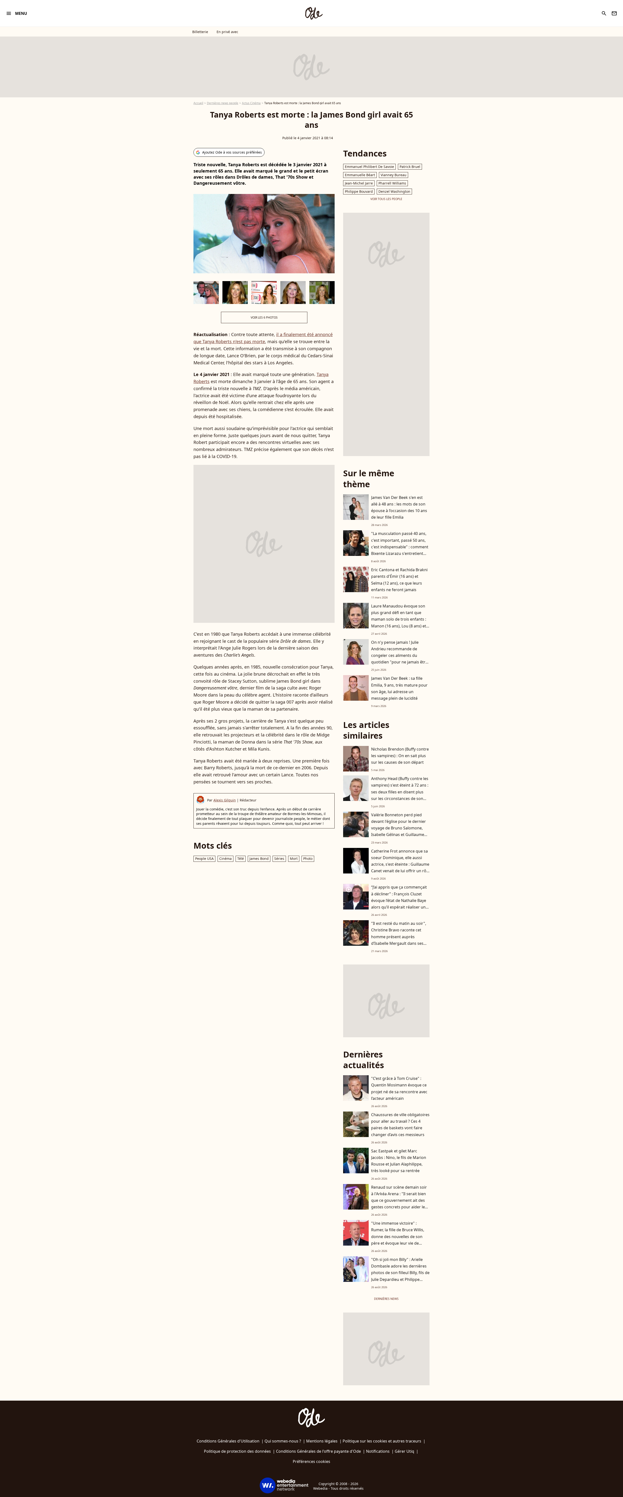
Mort (294, 858)
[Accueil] (313, 13)
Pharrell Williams (392, 183)
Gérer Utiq (404, 1451)
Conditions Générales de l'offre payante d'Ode (318, 1451)
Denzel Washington (394, 191)
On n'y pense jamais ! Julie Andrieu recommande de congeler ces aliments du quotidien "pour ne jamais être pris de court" (399, 655)
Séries (279, 858)
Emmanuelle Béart (360, 175)
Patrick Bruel (410, 166)
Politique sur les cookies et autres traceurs (382, 1441)
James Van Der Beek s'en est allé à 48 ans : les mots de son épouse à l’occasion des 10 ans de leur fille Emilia (399, 507)
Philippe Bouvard (359, 191)
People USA (204, 858)
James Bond (259, 858)
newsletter (614, 13)
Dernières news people (222, 103)
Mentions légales (322, 1441)
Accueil (198, 103)
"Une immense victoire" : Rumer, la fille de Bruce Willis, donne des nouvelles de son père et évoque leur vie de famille (397, 1236)
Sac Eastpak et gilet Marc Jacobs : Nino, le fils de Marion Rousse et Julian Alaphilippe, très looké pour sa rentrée (398, 1161)
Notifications (378, 1451)
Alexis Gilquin (224, 800)
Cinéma (225, 858)
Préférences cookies (311, 1461)
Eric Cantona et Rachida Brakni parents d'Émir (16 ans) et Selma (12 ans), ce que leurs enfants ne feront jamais (399, 579)
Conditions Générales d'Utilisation (228, 1441)
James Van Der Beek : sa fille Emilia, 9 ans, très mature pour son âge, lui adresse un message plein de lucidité (399, 688)
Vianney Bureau (393, 175)
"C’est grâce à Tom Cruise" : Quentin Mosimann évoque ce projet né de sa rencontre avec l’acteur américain (399, 1088)
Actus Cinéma (251, 103)
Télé (240, 858)
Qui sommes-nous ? (283, 1441)
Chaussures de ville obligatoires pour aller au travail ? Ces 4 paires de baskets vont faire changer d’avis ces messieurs (400, 1124)
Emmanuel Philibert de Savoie (369, 166)
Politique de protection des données (237, 1451)
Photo (307, 858)
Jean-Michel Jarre (359, 183)
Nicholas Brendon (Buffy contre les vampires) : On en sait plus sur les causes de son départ (400, 755)
